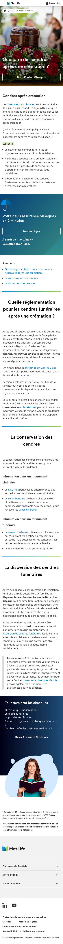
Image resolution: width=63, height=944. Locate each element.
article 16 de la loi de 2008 (41, 368)
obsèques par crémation (21, 104)
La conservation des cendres (21, 278)
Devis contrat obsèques (31, 77)
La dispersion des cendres (20, 283)
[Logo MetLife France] (13, 850)
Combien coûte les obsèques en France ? (28, 728)
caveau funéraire (18, 532)
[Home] (5, 11)
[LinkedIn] (4, 906)
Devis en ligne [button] (31, 231)
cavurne (12, 489)
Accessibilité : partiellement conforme (23, 931)
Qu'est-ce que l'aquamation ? (21, 710)
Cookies (6, 922)
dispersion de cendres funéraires (21, 633)
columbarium (16, 498)
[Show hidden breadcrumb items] (13, 11)
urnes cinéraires (28, 509)
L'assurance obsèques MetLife (40, 680)
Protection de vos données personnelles (24, 917)
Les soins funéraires (16, 713)
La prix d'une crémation (18, 717)
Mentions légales (28, 922)
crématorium (28, 407)
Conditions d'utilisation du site (19, 927)
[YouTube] (14, 906)
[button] (4, 3)
